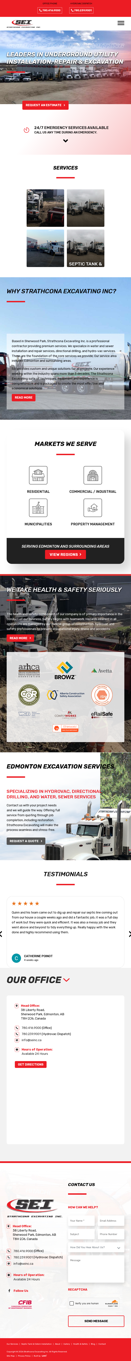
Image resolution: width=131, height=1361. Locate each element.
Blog (93, 1344)
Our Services (12, 1344)
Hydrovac (85, 232)
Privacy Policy (24, 1356)
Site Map (11, 1356)
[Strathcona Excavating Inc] (24, 23)
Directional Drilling (45, 271)
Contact (102, 1344)
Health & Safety (80, 1344)
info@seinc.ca (31, 1040)
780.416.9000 (31, 1028)
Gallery (66, 1344)
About (57, 1344)
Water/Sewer (45, 232)
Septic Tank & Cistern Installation (85, 268)
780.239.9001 (31, 1034)
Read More (23, 397)
